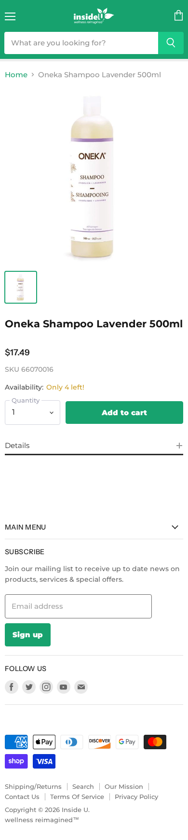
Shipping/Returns (33, 786)
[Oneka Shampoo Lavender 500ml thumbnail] (20, 287)
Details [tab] (17, 445)
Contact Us (22, 796)
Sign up (28, 634)
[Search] (171, 43)
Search (83, 786)
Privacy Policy (136, 796)
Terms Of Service (77, 796)
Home (16, 74)
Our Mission (124, 786)
